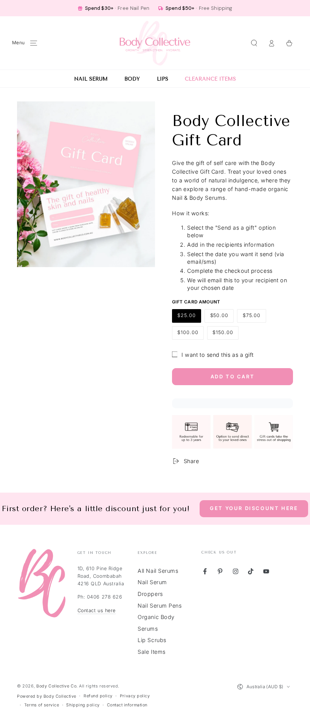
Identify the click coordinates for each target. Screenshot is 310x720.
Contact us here (97, 610)
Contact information (127, 705)
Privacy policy (135, 696)
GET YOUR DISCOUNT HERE (254, 508)
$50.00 (222, 317)
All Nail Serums (158, 571)
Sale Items (151, 651)
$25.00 (189, 317)
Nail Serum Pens (159, 605)
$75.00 (254, 317)
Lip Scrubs (152, 640)
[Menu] (34, 43)
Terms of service (41, 705)
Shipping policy (82, 705)
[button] (254, 43)
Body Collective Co (56, 686)
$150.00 (225, 334)
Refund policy (98, 696)
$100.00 (190, 334)
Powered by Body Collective (46, 696)
